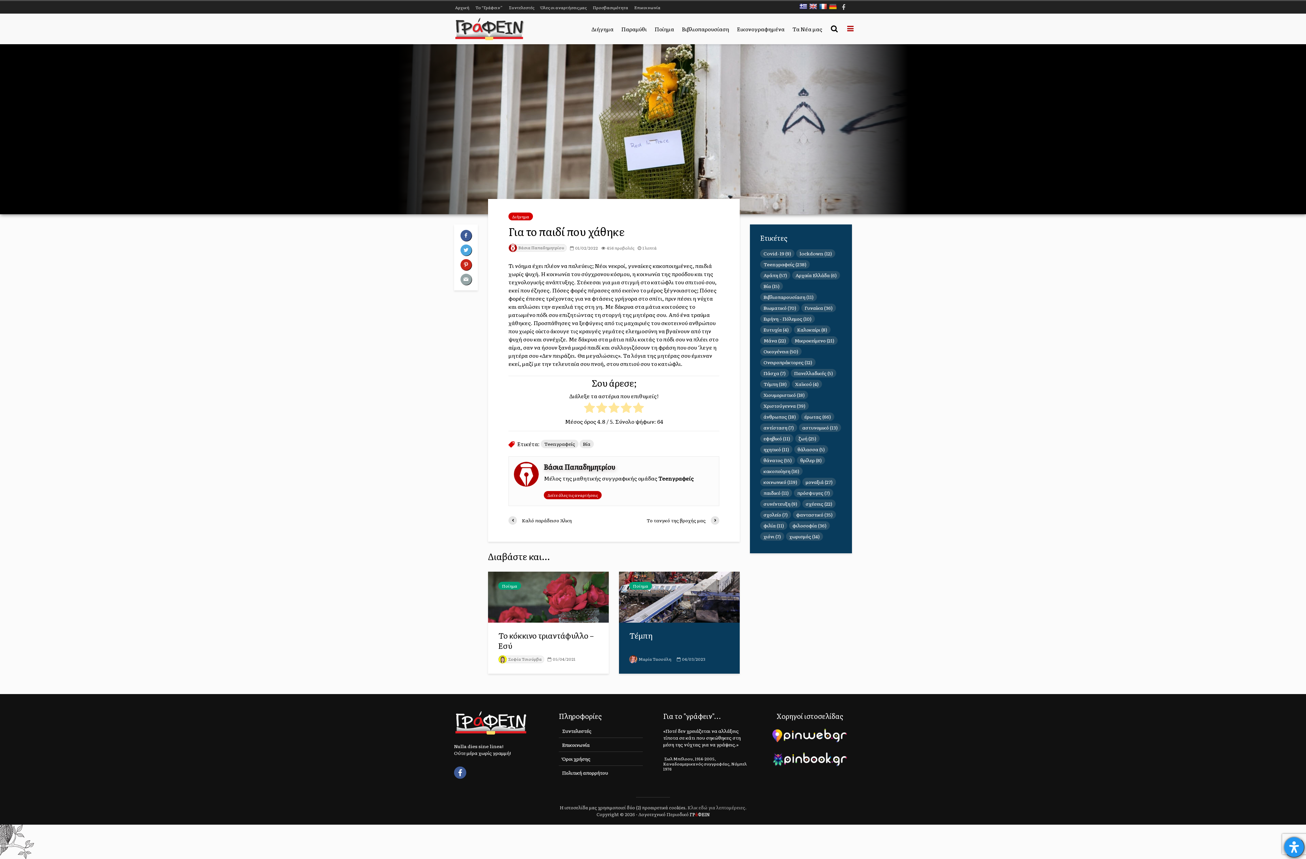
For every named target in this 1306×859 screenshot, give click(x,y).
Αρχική (462, 7)
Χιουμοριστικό (784, 394)
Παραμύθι (634, 29)
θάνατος (778, 460)
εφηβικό (777, 438)
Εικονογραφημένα (761, 29)
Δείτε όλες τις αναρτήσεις (573, 495)
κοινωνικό (780, 481)
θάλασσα (811, 449)
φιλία (774, 525)
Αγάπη (775, 275)
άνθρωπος (780, 416)
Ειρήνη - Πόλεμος (787, 318)
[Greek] (805, 6)
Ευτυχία (776, 329)
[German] (834, 6)
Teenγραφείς (559, 443)
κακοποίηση (781, 471)
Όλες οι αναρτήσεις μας (563, 7)
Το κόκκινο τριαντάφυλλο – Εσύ (546, 640)
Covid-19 (777, 253)
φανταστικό (814, 514)
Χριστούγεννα (784, 405)
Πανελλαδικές (813, 373)
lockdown (816, 253)
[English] (815, 6)
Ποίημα (664, 29)
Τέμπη (641, 635)
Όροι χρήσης (576, 758)
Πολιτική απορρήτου (585, 772)
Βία (586, 443)
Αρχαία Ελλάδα (816, 275)
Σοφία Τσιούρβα (525, 659)
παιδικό (776, 492)
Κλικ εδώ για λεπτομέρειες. (717, 807)
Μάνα (775, 340)
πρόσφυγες (813, 492)
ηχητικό (776, 449)
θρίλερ (811, 460)
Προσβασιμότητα (610, 7)
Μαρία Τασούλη (655, 659)
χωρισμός (804, 536)
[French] (825, 6)
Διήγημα (602, 29)
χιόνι (772, 536)
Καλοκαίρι (812, 329)
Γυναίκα (819, 307)
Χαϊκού (807, 384)
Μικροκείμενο (814, 340)
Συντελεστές (521, 7)
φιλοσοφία (809, 525)
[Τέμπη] (679, 596)
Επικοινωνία (647, 7)
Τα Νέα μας (807, 29)
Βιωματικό (780, 307)
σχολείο (776, 514)
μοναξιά (819, 481)
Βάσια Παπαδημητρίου (541, 248)
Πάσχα (775, 373)
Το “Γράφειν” (489, 7)
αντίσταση (779, 427)
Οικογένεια (781, 351)
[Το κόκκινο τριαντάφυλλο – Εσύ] (548, 596)
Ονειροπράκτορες (788, 362)
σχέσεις (819, 503)
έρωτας (817, 416)
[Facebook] (460, 773)
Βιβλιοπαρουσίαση (705, 29)
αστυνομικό (820, 427)
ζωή (807, 438)
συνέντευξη (780, 503)
